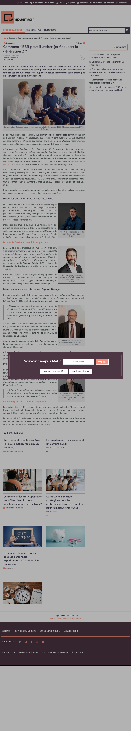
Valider (102, 361)
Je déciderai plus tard (80, 371)
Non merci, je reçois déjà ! (54, 371)
